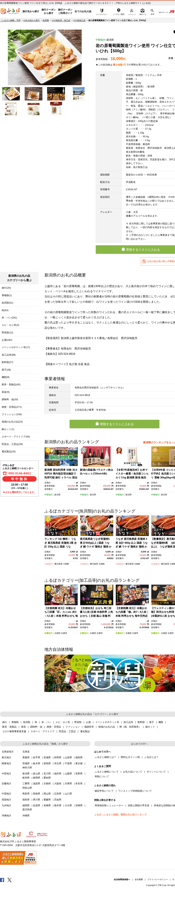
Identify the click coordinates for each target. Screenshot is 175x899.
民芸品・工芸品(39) (12, 444)
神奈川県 (27, 767)
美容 (23, 726)
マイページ (132, 11)
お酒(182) (7, 340)
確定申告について (104, 790)
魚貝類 (46, 20)
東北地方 (6, 757)
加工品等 (128, 722)
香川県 (36, 799)
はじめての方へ (101, 11)
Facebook (2, 880)
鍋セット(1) (8, 429)
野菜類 (78, 722)
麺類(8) (6, 377)
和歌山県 (27, 787)
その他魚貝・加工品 (61, 20)
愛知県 (47, 777)
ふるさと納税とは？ (105, 757)
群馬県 (47, 763)
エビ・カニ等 (63, 722)
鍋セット (150, 726)
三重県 (26, 783)
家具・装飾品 (9, 726)
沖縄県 (26, 815)
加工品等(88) (9, 354)
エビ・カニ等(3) (10, 325)
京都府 (57, 633)
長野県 (79, 773)
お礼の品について (132, 771)
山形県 (68, 757)
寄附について (102, 776)
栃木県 (36, 763)
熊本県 (57, 805)
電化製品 (85, 731)
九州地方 (48, 564)
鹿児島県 (58, 564)
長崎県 (47, 805)
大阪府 (57, 783)
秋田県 (57, 757)
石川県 (47, 773)
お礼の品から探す (31, 20)
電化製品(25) (9, 451)
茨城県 (26, 763)
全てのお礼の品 (83, 11)
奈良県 (79, 783)
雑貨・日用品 (54, 726)
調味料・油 (36, 726)
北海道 (26, 751)
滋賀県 (36, 783)
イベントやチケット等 (107, 722)
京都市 (64, 633)
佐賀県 (36, 805)
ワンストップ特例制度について (135, 790)
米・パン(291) (9, 317)
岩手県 (36, 757)
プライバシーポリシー (157, 879)
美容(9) (6, 392)
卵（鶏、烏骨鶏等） (130, 726)
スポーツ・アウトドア (43, 731)
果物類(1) (7, 295)
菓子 (151, 722)
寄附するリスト (142, 11)
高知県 (57, 799)
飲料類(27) (7, 362)
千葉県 (68, 763)
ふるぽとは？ (151, 757)
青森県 (26, 757)
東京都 (79, 763)
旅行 (4, 722)
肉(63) (5, 310)
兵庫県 (68, 783)
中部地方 (100, 39)
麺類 (160, 722)
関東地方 (6, 763)
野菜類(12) (7, 332)
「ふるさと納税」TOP (10, 20)
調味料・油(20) (10, 399)
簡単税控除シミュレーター (109, 805)
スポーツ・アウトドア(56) (16, 436)
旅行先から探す (31, 11)
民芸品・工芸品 (67, 731)
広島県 (57, 793)
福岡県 (26, 805)
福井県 (57, 773)
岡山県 (47, 793)
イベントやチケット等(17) (16, 347)
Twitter (10, 880)
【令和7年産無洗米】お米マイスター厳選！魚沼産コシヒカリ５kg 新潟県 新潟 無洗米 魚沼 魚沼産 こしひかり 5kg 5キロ (132, 477)
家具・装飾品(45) (11, 384)
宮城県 (47, 757)
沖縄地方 (6, 815)
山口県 (68, 793)
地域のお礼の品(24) (12, 421)
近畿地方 (48, 633)
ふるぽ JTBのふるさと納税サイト (10, 11)
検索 (152, 11)
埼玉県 (57, 763)
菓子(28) (6, 369)
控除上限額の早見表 (138, 805)
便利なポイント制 (130, 757)
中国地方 (6, 793)
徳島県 (26, 799)
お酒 (88, 722)
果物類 (15, 722)
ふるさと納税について (107, 771)
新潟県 (110, 39)
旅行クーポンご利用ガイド (65, 11)
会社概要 (139, 879)
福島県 (79, 757)
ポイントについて (156, 771)
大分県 (68, 805)
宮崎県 (79, 805)
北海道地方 (8, 751)
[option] (45, 57)
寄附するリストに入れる (117, 424)
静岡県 (36, 777)
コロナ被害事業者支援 (14, 731)
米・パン (46, 722)
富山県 (36, 773)
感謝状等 (89, 726)
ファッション (72, 726)
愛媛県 (47, 799)
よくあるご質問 (119, 11)
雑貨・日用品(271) (12, 407)
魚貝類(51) (7, 302)
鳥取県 (26, 793)
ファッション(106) (12, 414)
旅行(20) (6, 287)
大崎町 (66, 564)
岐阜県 (26, 777)
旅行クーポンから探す (49, 11)
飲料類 (141, 722)
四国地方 (6, 799)
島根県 (36, 793)
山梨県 (68, 773)
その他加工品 (79, 20)
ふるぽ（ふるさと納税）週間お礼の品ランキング (120, 814)
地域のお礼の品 (106, 726)
